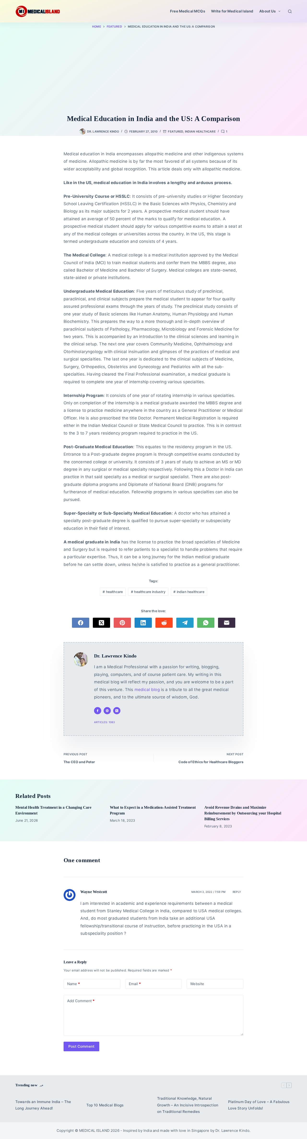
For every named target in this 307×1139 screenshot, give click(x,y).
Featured (175, 131)
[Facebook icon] (97, 710)
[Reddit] (164, 623)
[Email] (226, 623)
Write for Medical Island (232, 11)
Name (73, 984)
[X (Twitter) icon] (116, 710)
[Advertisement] (153, 72)
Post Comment (81, 1046)
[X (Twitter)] (101, 623)
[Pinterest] (122, 623)
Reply (237, 892)
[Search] (290, 11)
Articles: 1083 (104, 722)
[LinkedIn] (143, 623)
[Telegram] (185, 623)
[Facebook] (80, 623)
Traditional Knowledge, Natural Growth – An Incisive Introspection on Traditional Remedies (187, 1105)
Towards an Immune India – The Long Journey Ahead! (43, 1105)
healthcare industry (148, 592)
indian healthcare (188, 592)
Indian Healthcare (200, 131)
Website (197, 984)
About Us (267, 11)
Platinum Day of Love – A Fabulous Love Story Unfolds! (259, 1105)
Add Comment (80, 1001)
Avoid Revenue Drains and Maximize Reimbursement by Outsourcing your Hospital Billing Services (242, 813)
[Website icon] (107, 710)
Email (135, 984)
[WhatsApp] (205, 623)
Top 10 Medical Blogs (105, 1105)
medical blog (147, 689)
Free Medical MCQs (187, 11)
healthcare (113, 592)
